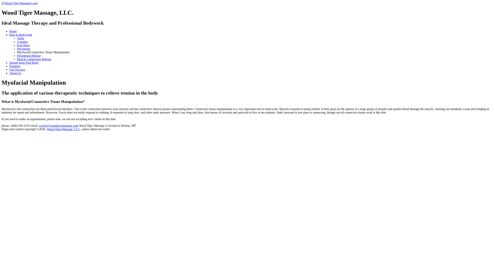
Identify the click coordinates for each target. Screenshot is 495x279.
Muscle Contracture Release (34, 59)
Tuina (20, 38)
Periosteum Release (29, 55)
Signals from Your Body (24, 62)
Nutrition (14, 66)
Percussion (23, 48)
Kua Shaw (23, 45)
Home (13, 31)
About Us (15, 73)
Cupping (22, 41)
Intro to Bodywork (20, 34)
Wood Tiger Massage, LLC (63, 129)
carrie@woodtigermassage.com (58, 125)
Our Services (17, 69)
